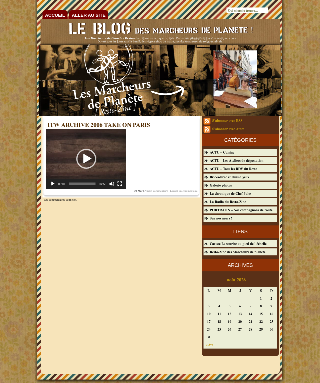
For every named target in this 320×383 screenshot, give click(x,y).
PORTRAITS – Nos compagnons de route (241, 209)
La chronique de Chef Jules (230, 193)
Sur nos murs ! (221, 218)
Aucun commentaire (156, 190)
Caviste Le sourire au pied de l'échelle (238, 243)
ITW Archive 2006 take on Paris (99, 124)
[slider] (82, 184)
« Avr (209, 345)
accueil (55, 15)
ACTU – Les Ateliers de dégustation (237, 160)
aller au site (89, 15)
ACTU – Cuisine (222, 152)
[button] (86, 159)
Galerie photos (221, 185)
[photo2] (235, 106)
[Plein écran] (119, 183)
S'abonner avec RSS (227, 120)
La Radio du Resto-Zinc (228, 201)
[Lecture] (52, 183)
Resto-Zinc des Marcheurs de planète (238, 251)
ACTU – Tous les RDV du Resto (233, 168)
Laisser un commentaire (184, 190)
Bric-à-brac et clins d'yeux (229, 177)
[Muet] (111, 183)
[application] (86, 159)
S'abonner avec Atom (228, 128)
